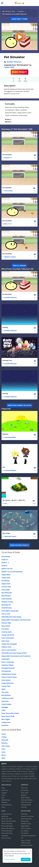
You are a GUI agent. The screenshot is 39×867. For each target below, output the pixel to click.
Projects (21, 11)
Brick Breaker (6, 596)
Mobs (3, 758)
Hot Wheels (6, 581)
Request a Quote (26, 845)
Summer (24, 807)
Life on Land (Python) (9, 650)
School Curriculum (27, 816)
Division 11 (8, 158)
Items (4, 752)
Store (3, 807)
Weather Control (7, 602)
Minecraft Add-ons (8, 828)
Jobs (3, 797)
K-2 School (24, 831)
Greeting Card (7, 360)
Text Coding (6, 746)
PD (22, 838)
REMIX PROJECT (19, 72)
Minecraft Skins (7, 819)
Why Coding (25, 797)
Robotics (5, 743)
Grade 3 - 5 (5, 563)
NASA (3, 689)
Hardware (5, 725)
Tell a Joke (5, 692)
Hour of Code (6, 838)
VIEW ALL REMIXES (19, 265)
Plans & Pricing (26, 802)
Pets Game (5, 629)
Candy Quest (6, 578)
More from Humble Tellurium (19, 405)
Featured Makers (27, 800)
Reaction (5, 434)
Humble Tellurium (14, 62)
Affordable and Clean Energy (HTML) (14, 653)
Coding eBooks (7, 805)
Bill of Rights (6, 719)
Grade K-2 (5, 560)
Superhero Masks (8, 665)
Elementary (25, 821)
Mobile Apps (6, 800)
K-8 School (24, 833)
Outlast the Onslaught (9, 644)
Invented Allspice (10, 470)
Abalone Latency (10, 257)
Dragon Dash (6, 584)
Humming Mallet (10, 437)
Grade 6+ (5, 566)
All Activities (6, 557)
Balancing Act (6, 605)
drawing (5, 327)
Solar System (6, 680)
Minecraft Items (7, 831)
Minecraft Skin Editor (9, 821)
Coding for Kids (9, 11)
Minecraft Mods (7, 833)
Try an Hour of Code (11, 552)
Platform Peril (6, 647)
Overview (24, 788)
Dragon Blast (6, 575)
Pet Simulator (7, 154)
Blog (3, 788)
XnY (5, 503)
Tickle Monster (7, 608)
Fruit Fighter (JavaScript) (10, 611)
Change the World (8, 635)
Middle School (26, 823)
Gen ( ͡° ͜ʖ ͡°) (8, 224)
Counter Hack (6, 587)
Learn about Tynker (19, 19)
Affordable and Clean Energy (11, 617)
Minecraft (5, 740)
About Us (5, 790)
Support (4, 793)
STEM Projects (26, 843)
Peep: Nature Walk (8, 716)
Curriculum (25, 790)
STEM (3, 710)
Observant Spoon (10, 536)
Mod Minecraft (7, 593)
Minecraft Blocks (7, 826)
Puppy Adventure (8, 683)
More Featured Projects (19, 545)
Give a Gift (24, 793)
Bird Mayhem (6, 695)
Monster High (6, 623)
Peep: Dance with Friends (10, 713)
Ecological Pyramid (8, 668)
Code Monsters (7, 599)
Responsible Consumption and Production (16, 620)
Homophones (6, 671)
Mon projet (6, 533)
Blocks (4, 755)
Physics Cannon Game (9, 677)
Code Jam (5, 836)
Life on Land (6, 614)
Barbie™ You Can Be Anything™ (12, 572)
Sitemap (4, 802)
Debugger (5, 707)
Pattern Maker (7, 704)
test (3, 467)
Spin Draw (5, 701)
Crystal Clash (6, 686)
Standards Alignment (28, 836)
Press (3, 795)
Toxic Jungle (6, 590)
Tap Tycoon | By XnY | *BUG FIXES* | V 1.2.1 (14, 500)
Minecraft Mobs (7, 823)
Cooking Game (7, 632)
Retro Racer (6, 641)
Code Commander (8, 638)
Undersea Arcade (7, 698)
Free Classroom (26, 819)
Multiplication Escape (9, 674)
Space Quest (6, 626)
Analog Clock (6, 722)
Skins (3, 749)
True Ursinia (8, 191)
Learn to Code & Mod (11, 730)
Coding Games (7, 814)
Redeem (24, 795)
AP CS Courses (26, 828)
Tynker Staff (9, 67)
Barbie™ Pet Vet (7, 569)
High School (25, 826)
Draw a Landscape (8, 662)
